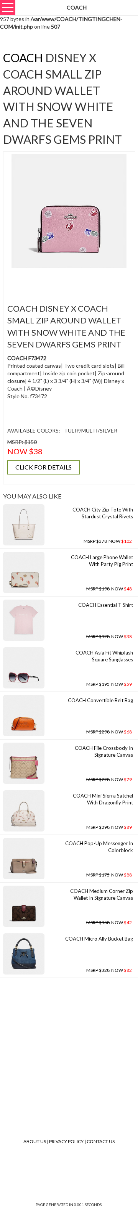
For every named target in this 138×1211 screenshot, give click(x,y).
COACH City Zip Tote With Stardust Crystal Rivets (102, 513)
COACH (23, 57)
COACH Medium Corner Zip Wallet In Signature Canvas (101, 894)
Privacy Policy (66, 1141)
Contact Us (101, 1141)
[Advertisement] (71, 281)
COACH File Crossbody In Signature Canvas (104, 751)
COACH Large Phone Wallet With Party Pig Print (102, 561)
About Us (34, 1141)
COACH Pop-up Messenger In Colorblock (99, 847)
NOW (108, 541)
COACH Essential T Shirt (105, 605)
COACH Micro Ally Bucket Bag (99, 939)
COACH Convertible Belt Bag (100, 700)
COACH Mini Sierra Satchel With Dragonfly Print (103, 799)
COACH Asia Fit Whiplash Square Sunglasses (104, 656)
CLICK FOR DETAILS (43, 467)
